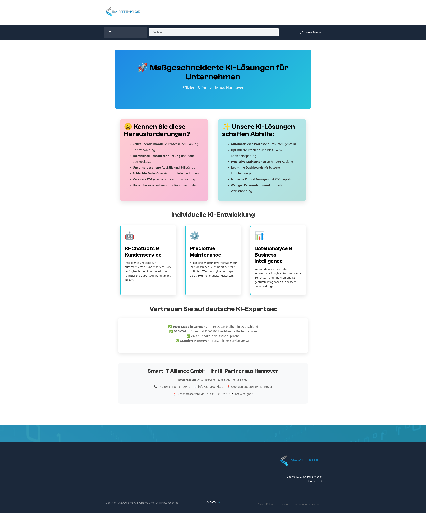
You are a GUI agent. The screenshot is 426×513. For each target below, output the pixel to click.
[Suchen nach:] (213, 32)
